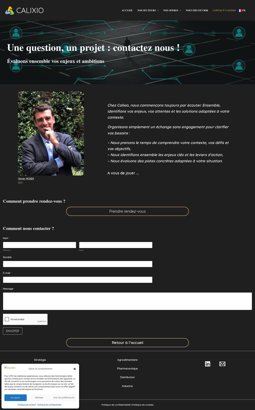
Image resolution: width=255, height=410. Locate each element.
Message (9, 288)
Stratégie (40, 360)
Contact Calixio (224, 10)
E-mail (7, 273)
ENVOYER (12, 331)
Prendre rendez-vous (127, 211)
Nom (81, 250)
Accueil (127, 10)
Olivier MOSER (26, 178)
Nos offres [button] (170, 10)
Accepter (15, 397)
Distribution (127, 377)
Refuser (39, 397)
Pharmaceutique (127, 368)
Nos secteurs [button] (147, 10)
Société (7, 257)
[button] (74, 368)
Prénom (7, 250)
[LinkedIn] (207, 364)
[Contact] (222, 364)
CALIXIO (30, 10)
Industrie (127, 386)
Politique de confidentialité (49, 405)
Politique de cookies (27, 405)
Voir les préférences (64, 397)
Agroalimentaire (127, 360)
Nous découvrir (197, 10)
